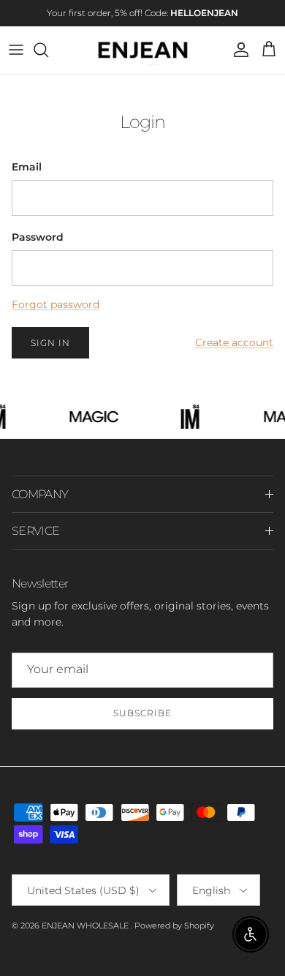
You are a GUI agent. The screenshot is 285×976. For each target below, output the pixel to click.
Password (38, 237)
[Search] (48, 50)
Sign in (50, 342)
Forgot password (55, 304)
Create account (234, 342)
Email (27, 166)
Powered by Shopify (174, 925)
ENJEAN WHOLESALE (86, 925)
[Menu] (16, 50)
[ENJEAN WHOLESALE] (143, 50)
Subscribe (142, 712)
